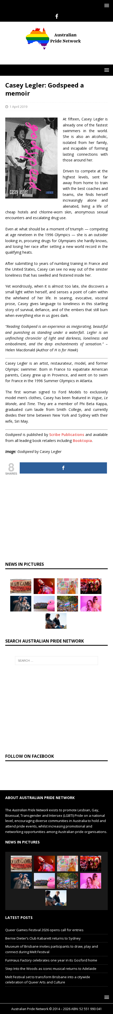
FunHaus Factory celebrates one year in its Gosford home (51, 960)
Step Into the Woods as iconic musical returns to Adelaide (50, 968)
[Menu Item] (56, 16)
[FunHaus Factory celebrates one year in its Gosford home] (90, 586)
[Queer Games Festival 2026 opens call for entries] (20, 586)
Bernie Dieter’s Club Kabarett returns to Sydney (43, 938)
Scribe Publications (66, 434)
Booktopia (82, 440)
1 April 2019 (18, 106)
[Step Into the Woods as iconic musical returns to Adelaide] (20, 603)
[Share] (63, 468)
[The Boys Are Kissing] (90, 603)
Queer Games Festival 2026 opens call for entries (44, 930)
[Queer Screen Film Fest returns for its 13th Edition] (55, 621)
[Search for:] (57, 660)
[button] (106, 5)
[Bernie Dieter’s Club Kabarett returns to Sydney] (44, 586)
